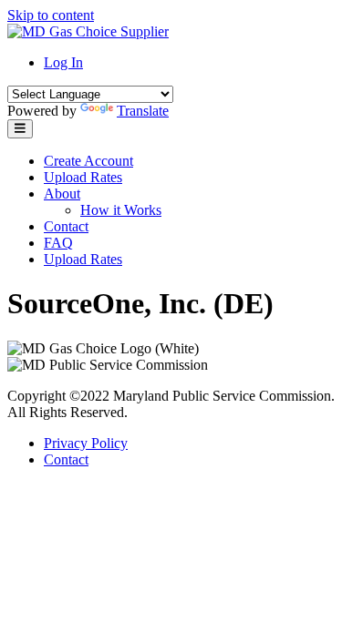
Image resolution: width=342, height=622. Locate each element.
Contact (66, 226)
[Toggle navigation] (20, 128)
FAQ (58, 242)
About (62, 193)
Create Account (88, 160)
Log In (63, 62)
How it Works (120, 210)
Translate (143, 110)
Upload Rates (83, 177)
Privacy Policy (86, 443)
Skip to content (50, 15)
